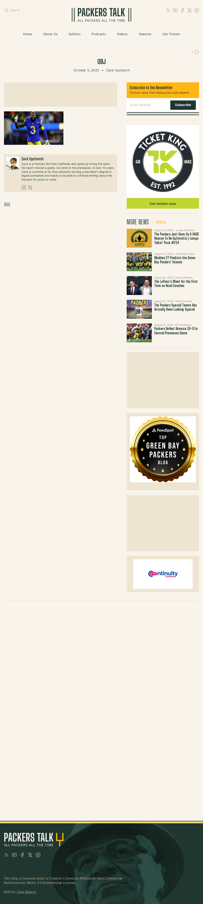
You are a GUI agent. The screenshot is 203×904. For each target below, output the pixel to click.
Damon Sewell (184, 301)
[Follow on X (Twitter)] (30, 187)
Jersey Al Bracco (185, 230)
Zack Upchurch (117, 70)
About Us (50, 34)
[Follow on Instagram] (23, 187)
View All (161, 223)
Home (27, 34)
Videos (122, 34)
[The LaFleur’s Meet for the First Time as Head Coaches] (139, 285)
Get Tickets (171, 34)
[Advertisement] (163, 380)
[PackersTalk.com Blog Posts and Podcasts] (101, 15)
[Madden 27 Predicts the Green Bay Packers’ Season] (139, 261)
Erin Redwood (183, 325)
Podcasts (99, 34)
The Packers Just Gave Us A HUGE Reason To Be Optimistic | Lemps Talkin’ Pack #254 (176, 239)
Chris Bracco (26, 892)
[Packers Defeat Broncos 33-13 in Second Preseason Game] (139, 332)
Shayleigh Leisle (185, 254)
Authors (74, 34)
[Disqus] (101, 659)
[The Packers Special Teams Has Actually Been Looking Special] (139, 309)
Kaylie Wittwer (184, 277)
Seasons (145, 34)
